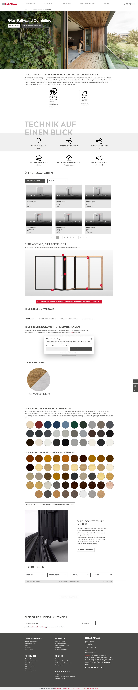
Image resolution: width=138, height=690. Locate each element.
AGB (97, 688)
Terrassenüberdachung (31, 661)
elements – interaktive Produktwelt (65, 676)
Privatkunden (30, 4)
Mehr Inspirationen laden (69, 597)
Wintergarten (28, 659)
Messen (27, 645)
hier (72, 332)
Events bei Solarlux (30, 643)
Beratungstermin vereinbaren (32, 26)
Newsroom (28, 647)
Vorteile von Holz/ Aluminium (39, 379)
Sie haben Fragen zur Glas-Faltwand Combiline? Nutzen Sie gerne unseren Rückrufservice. (69, 302)
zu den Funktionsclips (85, 550)
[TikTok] (103, 667)
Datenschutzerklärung (39, 627)
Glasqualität (76, 688)
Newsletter (58, 647)
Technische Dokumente (61, 661)
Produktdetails (14, 26)
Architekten (48, 4)
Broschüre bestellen (60, 643)
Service (57, 659)
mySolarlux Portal (60, 678)
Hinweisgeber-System (61, 649)
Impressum (58, 688)
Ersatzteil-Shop (59, 665)
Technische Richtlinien (88, 688)
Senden (86, 623)
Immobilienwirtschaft (87, 4)
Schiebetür (28, 669)
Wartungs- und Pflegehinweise (63, 663)
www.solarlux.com (90, 652)
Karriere (107, 4)
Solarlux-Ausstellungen (31, 641)
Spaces (57, 674)
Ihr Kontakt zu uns (60, 641)
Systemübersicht (37, 9)
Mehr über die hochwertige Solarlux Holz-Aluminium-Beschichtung (50, 504)
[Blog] (95, 667)
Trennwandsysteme (30, 671)
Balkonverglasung (30, 667)
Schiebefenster (29, 665)
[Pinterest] (98, 667)
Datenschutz (67, 688)
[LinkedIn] (101, 667)
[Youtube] (92, 667)
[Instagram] (89, 667)
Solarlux (27, 9)
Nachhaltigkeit (29, 649)
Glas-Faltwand (29, 663)
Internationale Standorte (62, 645)
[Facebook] (86, 667)
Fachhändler (66, 4)
